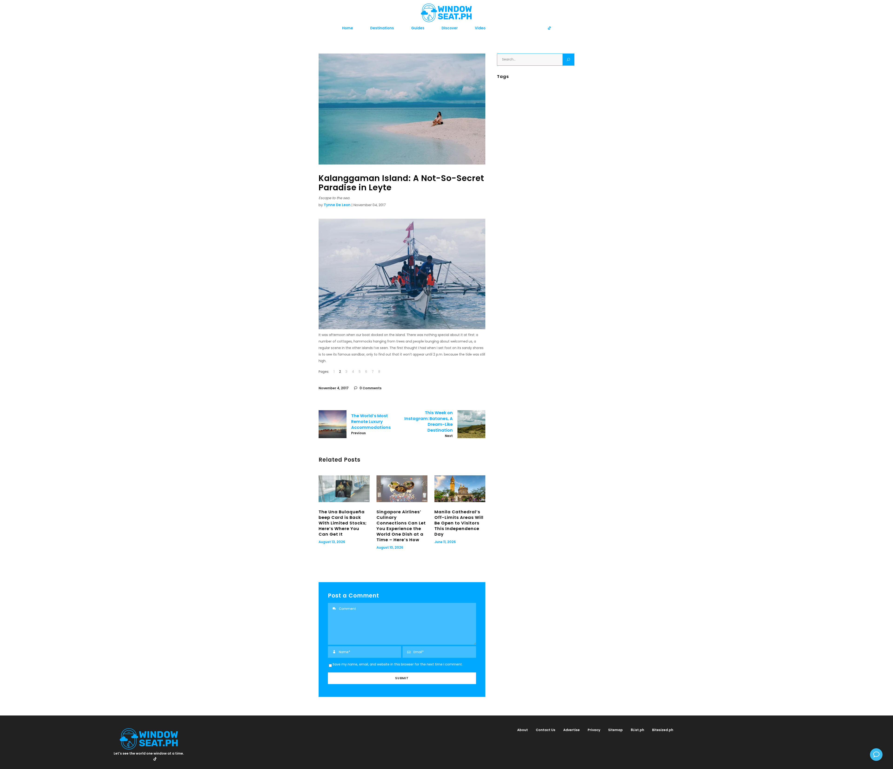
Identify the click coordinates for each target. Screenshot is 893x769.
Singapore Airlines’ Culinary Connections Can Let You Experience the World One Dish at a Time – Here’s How (401, 526)
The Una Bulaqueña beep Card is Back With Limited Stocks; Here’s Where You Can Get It (343, 523)
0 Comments (370, 388)
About (522, 730)
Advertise (571, 730)
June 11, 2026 (445, 542)
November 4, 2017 (334, 388)
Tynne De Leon (337, 204)
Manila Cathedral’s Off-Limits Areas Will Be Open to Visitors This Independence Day (458, 523)
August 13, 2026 (332, 542)
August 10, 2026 (390, 547)
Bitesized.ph (662, 730)
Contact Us (545, 730)
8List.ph (637, 730)
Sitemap (615, 730)
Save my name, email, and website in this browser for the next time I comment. (398, 664)
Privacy (594, 730)
